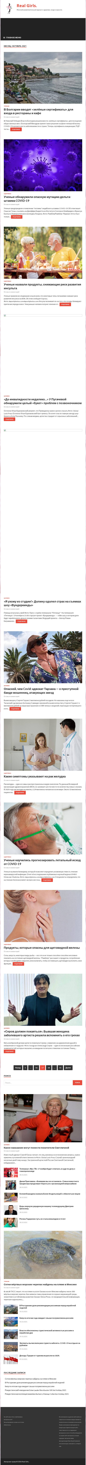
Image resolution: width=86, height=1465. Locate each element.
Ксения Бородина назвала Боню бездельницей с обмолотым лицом (49, 1194)
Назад (18, 1068)
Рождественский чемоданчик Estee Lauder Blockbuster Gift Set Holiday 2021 (35, 1390)
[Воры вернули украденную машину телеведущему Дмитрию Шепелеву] (11, 1214)
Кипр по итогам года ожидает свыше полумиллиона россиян (46, 1318)
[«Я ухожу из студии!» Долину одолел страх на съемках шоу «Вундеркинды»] (43, 513)
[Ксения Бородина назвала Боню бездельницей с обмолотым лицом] (11, 1202)
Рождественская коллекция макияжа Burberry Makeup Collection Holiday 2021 (37, 1394)
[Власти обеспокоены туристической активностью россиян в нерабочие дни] (11, 1338)
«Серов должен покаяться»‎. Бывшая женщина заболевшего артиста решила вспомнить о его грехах (42, 1033)
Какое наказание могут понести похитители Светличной (36, 1147)
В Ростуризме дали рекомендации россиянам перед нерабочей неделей (34, 1382)
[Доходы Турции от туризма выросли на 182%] (11, 1363)
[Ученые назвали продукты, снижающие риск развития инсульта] (43, 254)
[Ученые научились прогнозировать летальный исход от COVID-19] (43, 829)
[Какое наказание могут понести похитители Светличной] (43, 1143)
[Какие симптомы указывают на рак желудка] (43, 746)
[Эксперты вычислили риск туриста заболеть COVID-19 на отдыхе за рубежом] (11, 1351)
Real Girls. (27, 5)
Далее (68, 1068)
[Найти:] (43, 1082)
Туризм (6, 106)
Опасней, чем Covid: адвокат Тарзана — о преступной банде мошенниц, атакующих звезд (41, 690)
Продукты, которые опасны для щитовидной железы (42, 947)
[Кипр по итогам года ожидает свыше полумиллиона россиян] (11, 1326)
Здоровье (7, 193)
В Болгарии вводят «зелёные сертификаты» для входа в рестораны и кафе (38, 111)
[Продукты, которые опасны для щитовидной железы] (43, 917)
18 (49, 1068)
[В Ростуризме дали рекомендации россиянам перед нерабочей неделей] (11, 1313)
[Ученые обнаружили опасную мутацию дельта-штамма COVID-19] (43, 166)
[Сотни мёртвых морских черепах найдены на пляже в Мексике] (43, 1279)
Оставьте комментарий (11, 117)
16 (36, 1068)
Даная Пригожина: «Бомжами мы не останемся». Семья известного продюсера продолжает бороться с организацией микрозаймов (49, 1182)
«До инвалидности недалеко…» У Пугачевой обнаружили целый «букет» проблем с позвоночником (43, 401)
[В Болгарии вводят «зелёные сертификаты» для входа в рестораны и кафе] (43, 78)
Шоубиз (7, 396)
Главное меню (13, 37)
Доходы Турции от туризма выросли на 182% (39, 1355)
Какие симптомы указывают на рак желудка (35, 776)
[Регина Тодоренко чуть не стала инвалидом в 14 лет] (11, 1227)
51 (60, 1068)
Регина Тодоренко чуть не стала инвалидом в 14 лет (42, 1219)
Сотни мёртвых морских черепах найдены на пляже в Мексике (40, 1284)
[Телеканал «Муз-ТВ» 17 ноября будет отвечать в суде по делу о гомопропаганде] (11, 1177)
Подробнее (16, 129)
